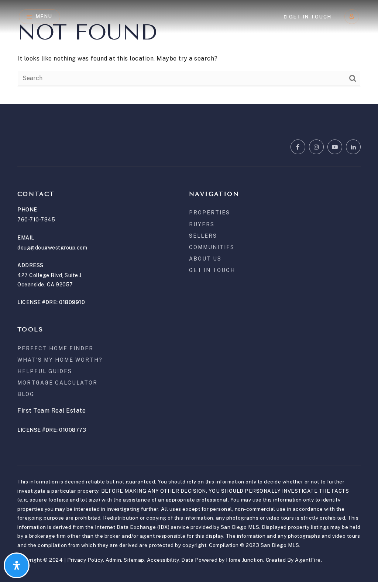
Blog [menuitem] (25, 394)
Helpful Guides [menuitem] (44, 371)
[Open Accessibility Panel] (17, 565)
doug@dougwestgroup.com (52, 248)
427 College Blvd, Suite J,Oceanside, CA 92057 (50, 279)
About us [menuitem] (205, 259)
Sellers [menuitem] (203, 236)
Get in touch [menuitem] (212, 270)
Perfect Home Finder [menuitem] (55, 348)
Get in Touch (309, 17)
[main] (189, 52)
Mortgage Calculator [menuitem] (57, 383)
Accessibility (163, 560)
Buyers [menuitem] (201, 224)
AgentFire (308, 560)
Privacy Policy (85, 560)
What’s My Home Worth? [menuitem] (60, 360)
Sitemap (134, 560)
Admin (113, 560)
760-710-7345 (36, 220)
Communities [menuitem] (211, 247)
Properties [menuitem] (209, 213)
